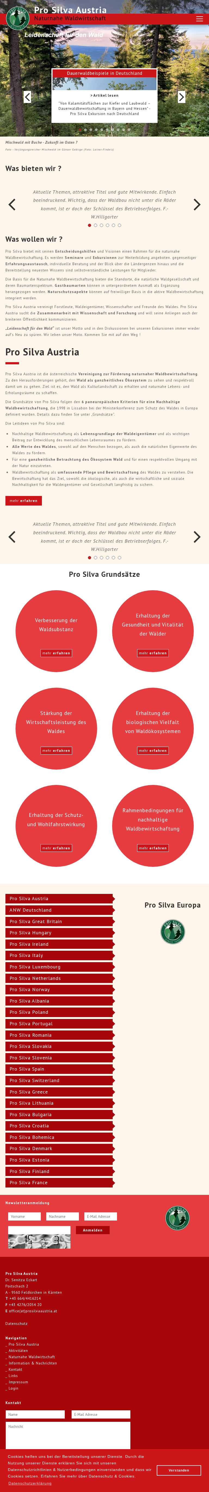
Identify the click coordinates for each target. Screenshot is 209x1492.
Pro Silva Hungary (30, 932)
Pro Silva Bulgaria (31, 1114)
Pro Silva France (29, 1182)
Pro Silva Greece (29, 1092)
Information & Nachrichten (33, 1363)
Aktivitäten (18, 1350)
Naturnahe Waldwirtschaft (32, 1356)
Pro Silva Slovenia (31, 1057)
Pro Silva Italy (26, 955)
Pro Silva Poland (29, 1012)
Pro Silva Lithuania (32, 1103)
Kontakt (15, 1369)
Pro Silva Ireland (29, 944)
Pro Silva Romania (31, 1035)
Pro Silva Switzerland (35, 1080)
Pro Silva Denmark (31, 1148)
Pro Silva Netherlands (35, 978)
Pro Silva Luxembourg (35, 967)
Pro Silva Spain (27, 1069)
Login (14, 1388)
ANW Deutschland (31, 910)
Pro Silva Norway (30, 989)
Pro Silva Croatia (29, 1125)
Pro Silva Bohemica (32, 1137)
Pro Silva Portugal (31, 1023)
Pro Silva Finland (30, 1171)
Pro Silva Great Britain (36, 921)
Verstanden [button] (179, 1470)
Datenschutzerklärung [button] (30, 1483)
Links (13, 1375)
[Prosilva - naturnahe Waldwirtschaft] (17, 18)
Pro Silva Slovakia (31, 1046)
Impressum (18, 1381)
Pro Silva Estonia (30, 1160)
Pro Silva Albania (29, 1001)
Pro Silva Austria (29, 898)
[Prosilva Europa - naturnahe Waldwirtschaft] (177, 1217)
